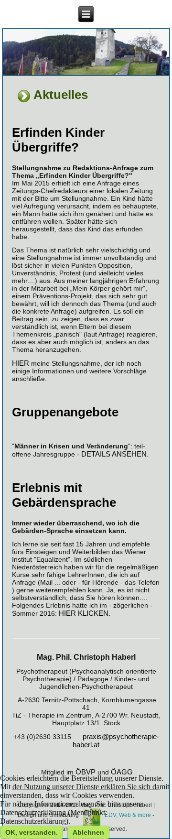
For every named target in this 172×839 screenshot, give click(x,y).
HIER (20, 363)
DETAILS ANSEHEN (114, 454)
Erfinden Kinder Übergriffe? (58, 139)
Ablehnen (88, 832)
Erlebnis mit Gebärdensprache (64, 495)
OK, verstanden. (31, 832)
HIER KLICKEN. (84, 613)
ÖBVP (85, 772)
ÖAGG (122, 772)
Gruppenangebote (65, 412)
